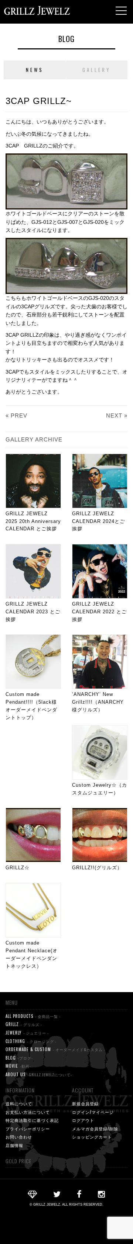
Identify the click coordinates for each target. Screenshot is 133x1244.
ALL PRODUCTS (33, 1016)
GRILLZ (24, 1024)
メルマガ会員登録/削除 (95, 1129)
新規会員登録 (85, 1103)
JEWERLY (27, 1033)
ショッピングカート (92, 1137)
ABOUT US (39, 1074)
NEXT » (116, 415)
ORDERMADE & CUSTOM (55, 1049)
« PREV (16, 415)
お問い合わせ (19, 1137)
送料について (19, 1103)
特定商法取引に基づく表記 (32, 1120)
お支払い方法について (28, 1112)
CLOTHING (31, 1041)
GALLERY (96, 69)
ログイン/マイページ (93, 1112)
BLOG (66, 39)
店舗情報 (14, 1145)
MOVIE (18, 1066)
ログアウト (83, 1120)
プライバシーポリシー (28, 1129)
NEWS (35, 69)
